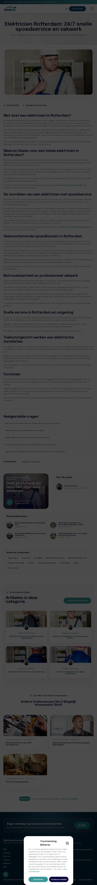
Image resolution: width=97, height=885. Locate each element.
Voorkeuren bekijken (59, 879)
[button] (67, 843)
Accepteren (38, 879)
